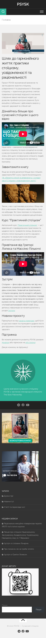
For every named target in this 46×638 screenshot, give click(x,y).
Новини (7, 501)
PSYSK (23, 4)
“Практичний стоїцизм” (27, 225)
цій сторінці (30, 342)
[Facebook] (23, 404)
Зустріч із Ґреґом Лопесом (15, 554)
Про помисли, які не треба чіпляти (19, 549)
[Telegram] (18, 404)
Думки (7, 496)
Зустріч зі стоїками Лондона (16, 543)
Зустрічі (11, 310)
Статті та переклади (12, 507)
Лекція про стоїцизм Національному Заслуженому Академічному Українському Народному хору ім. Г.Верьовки (20, 535)
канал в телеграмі (26, 321)
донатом (5, 342)
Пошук (4, 605)
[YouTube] (27, 404)
